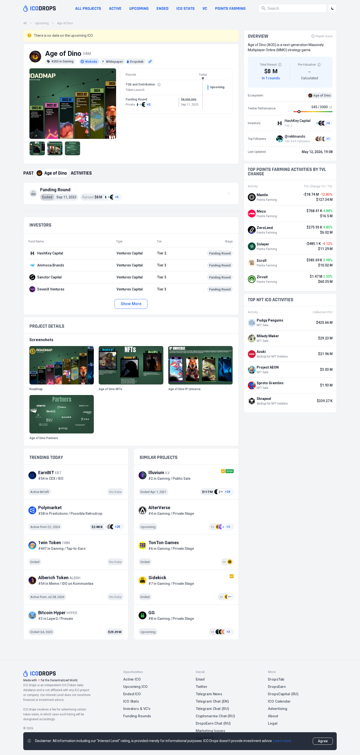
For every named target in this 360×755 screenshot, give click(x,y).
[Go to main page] (39, 8)
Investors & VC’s (136, 709)
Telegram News (209, 694)
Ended (162, 8)
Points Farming (230, 8)
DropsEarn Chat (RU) (213, 723)
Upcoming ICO (135, 686)
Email (200, 679)
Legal (272, 723)
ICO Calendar (279, 701)
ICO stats (185, 8)
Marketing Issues (210, 731)
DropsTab (276, 679)
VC (205, 8)
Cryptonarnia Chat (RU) (215, 716)
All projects (88, 8)
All (25, 23)
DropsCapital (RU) (283, 694)
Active (115, 8)
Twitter (201, 686)
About (273, 716)
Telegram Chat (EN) (212, 701)
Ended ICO (132, 694)
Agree (323, 741)
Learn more (282, 741)
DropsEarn (277, 686)
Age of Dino (65, 23)
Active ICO (132, 679)
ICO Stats (131, 701)
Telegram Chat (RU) (212, 709)
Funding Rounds (137, 716)
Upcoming (139, 8)
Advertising (277, 709)
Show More (131, 303)
